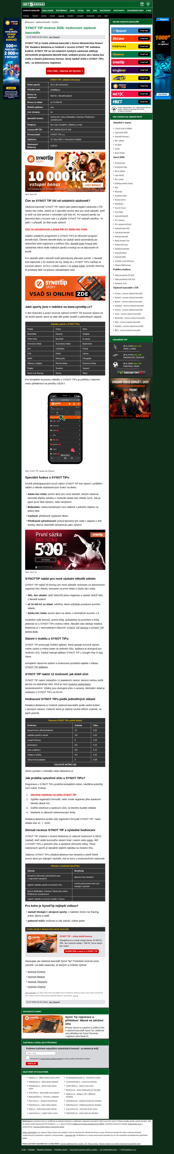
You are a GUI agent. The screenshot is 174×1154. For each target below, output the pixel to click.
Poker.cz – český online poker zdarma (43, 1109)
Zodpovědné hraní (134, 1124)
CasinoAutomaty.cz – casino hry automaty (81, 1082)
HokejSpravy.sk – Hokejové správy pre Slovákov (84, 1101)
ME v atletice (119, 141)
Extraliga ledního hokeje (124, 183)
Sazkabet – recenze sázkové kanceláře (129, 306)
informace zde (70, 1135)
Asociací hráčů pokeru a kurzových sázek (49, 1127)
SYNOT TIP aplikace (36, 667)
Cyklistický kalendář (122, 232)
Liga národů (119, 175)
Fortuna (26, 16)
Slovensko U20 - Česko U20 (133, 357)
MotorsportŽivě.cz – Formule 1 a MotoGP (44, 1097)
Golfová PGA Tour (121, 245)
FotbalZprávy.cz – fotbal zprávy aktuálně (43, 1082)
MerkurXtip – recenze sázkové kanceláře (130, 318)
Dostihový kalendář (122, 249)
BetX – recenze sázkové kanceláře (127, 322)
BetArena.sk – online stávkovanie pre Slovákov (83, 1090)
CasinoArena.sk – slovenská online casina (81, 1109)
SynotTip (61, 16)
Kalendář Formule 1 (122, 137)
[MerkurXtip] (11, 99)
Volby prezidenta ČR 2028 (124, 275)
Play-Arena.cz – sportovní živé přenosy (43, 1101)
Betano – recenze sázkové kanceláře (128, 302)
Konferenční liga (121, 167)
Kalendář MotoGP (121, 216)
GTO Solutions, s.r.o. (128, 1150)
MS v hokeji (119, 179)
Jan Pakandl (54, 37)
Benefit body (77, 243)
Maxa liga (118, 192)
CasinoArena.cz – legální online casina (43, 1113)
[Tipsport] (163, 99)
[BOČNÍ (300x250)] (130, 418)
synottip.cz (55, 89)
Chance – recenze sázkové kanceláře (129, 310)
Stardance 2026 (121, 283)
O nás (23, 1150)
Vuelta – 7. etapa (129, 348)
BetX (99, 16)
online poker (78, 266)
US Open (118, 145)
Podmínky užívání (60, 1150)
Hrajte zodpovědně (30, 993)
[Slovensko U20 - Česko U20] (117, 355)
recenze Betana (36, 976)
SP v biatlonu (120, 220)
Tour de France (120, 208)
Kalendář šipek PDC (122, 228)
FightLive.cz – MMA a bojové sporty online (44, 1078)
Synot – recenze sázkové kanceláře (128, 314)
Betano (43, 16)
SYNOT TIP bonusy (77, 627)
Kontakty (31, 1150)
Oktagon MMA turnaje (123, 265)
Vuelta (117, 149)
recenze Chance (37, 986)
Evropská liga (120, 163)
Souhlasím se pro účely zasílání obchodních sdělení (60, 1059)
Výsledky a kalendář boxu (124, 261)
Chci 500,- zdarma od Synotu (64, 71)
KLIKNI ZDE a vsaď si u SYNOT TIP (81, 951)
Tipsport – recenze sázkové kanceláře (129, 298)
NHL (116, 187)
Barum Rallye (120, 153)
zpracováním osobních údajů (51, 1059)
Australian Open (121, 196)
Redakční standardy (44, 1150)
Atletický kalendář (121, 237)
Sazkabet (80, 16)
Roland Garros (120, 200)
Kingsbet (71, 16)
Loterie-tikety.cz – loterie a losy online (80, 1086)
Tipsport (35, 16)
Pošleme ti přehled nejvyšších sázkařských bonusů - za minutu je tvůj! (62, 1048)
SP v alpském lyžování (123, 224)
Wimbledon (119, 204)
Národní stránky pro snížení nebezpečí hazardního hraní (120, 1144)
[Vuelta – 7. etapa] (117, 347)
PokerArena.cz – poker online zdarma (43, 1105)
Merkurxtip (91, 16)
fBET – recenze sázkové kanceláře (127, 330)
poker (90, 840)
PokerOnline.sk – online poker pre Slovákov (82, 1113)
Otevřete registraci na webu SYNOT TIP (53, 794)
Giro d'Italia (119, 212)
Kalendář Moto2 (121, 253)
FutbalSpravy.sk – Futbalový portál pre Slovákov (83, 1105)
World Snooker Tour (122, 241)
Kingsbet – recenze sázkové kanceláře (129, 326)
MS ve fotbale (120, 171)
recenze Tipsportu (37, 981)
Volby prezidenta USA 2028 (125, 279)
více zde (75, 995)
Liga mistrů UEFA (121, 132)
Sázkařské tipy (120, 339)
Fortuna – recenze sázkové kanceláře (129, 293)
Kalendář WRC (120, 257)
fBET (106, 16)
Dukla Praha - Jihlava (131, 366)
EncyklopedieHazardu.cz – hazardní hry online (83, 1078)
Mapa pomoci (93, 1144)
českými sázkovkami (79, 684)
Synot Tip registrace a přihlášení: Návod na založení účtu (84, 1020)
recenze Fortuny (36, 971)
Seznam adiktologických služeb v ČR (73, 1144)
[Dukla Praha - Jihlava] (117, 364)
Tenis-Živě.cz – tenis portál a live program (44, 1093)
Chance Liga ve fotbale (123, 128)
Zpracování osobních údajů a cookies (83, 1150)
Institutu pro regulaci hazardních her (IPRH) (88, 1124)
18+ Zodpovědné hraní (108, 1150)
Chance (52, 16)
